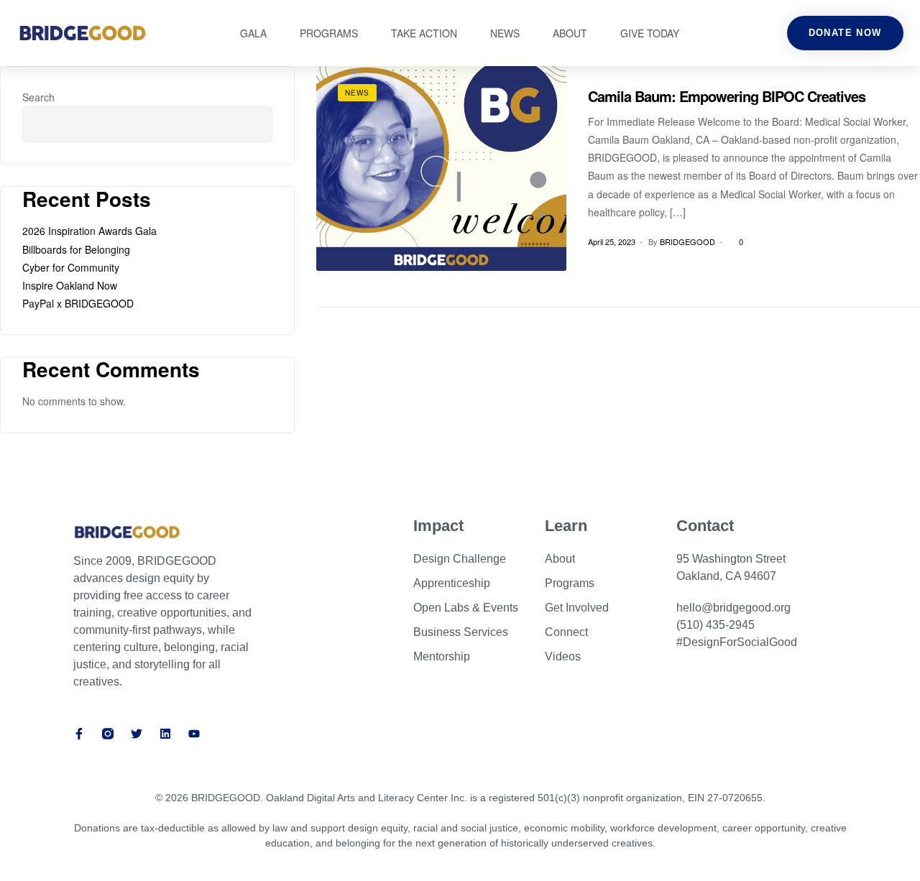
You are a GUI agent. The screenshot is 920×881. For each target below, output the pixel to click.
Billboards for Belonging (76, 249)
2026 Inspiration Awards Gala (89, 230)
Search (38, 97)
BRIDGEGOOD (687, 241)
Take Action (424, 33)
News (505, 33)
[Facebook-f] (79, 733)
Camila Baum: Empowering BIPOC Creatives (726, 96)
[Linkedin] (165, 733)
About (570, 33)
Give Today (649, 33)
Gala (253, 33)
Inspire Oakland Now (69, 285)
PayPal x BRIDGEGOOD (78, 303)
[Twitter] (136, 733)
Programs (329, 33)
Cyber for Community (70, 267)
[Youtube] (194, 733)
